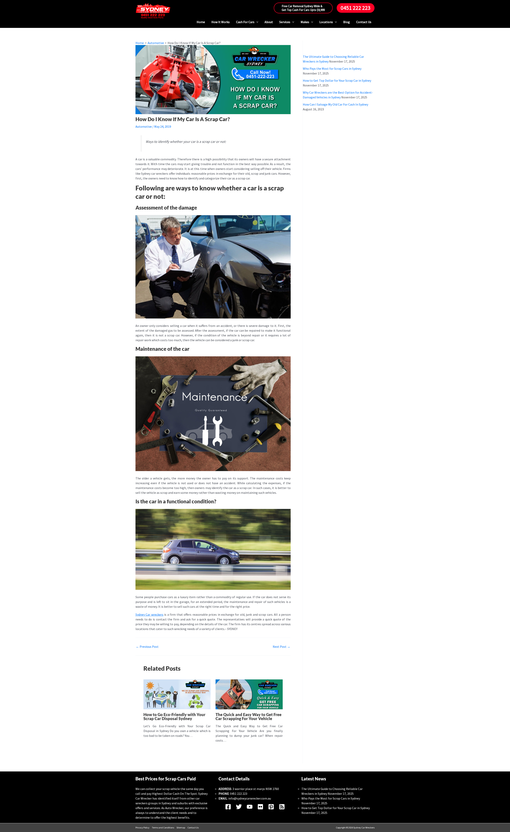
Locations (326, 22)
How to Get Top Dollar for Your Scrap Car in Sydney (337, 80)
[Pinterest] (271, 806)
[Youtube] (249, 806)
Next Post (281, 646)
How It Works (220, 22)
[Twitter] (238, 806)
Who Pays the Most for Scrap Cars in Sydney (332, 69)
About (269, 22)
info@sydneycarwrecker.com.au (249, 798)
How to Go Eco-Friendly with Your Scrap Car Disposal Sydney (174, 716)
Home (201, 22)
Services (284, 22)
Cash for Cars (245, 22)
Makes (305, 22)
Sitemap (181, 827)
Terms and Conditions (163, 827)
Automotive (143, 126)
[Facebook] (228, 806)
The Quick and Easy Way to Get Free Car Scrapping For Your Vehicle (248, 716)
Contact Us (363, 22)
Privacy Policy (142, 827)
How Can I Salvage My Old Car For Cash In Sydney (335, 104)
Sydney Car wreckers (149, 614)
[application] (256, 22)
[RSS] (282, 806)
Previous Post (147, 646)
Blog (346, 22)
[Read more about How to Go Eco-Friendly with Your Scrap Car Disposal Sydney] (177, 694)
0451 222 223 (238, 794)
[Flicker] (260, 806)
